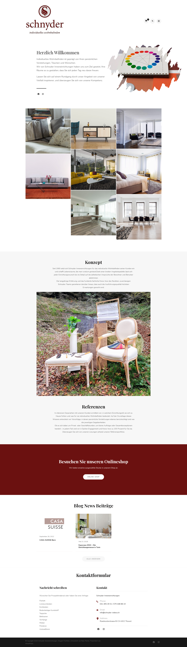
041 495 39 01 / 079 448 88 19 (113, 604)
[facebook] (38, 94)
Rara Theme (85, 641)
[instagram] (43, 94)
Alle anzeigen (93, 559)
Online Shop (93, 477)
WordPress (29, 644)
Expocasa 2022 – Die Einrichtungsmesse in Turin (89, 546)
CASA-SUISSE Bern (47, 540)
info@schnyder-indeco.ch (110, 612)
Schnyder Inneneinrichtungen (47, 641)
